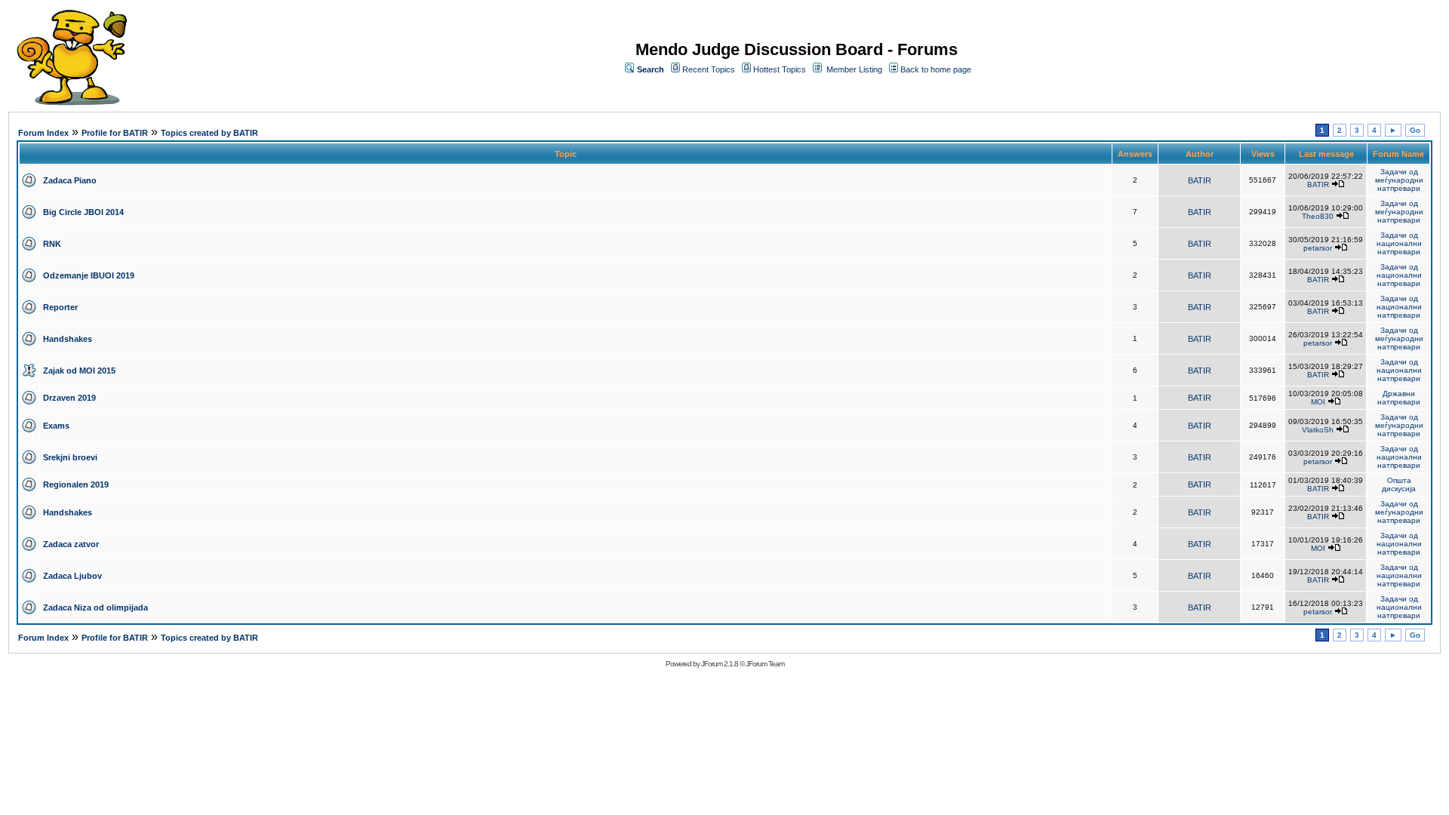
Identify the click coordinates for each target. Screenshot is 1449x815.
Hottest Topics (779, 69)
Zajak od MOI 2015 (79, 370)
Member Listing (854, 69)
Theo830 (1318, 216)
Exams (56, 425)
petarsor (1317, 248)
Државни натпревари (1398, 397)
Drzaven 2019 (69, 397)
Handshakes (67, 338)
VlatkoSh (1318, 430)
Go (1415, 130)
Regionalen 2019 (76, 484)
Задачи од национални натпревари (1399, 243)
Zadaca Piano (70, 180)
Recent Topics (708, 69)
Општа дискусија (1399, 484)
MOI (1318, 402)
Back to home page (935, 69)
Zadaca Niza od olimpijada (95, 607)
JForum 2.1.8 (719, 664)
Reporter (60, 307)
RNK (52, 243)
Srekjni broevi (70, 457)
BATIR (1199, 180)
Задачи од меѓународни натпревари (1399, 180)
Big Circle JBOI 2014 (83, 212)
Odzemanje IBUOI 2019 (88, 275)
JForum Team (765, 664)
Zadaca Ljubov (72, 575)
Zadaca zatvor (71, 544)
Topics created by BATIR (209, 132)
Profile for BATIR (115, 132)
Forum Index (43, 132)
